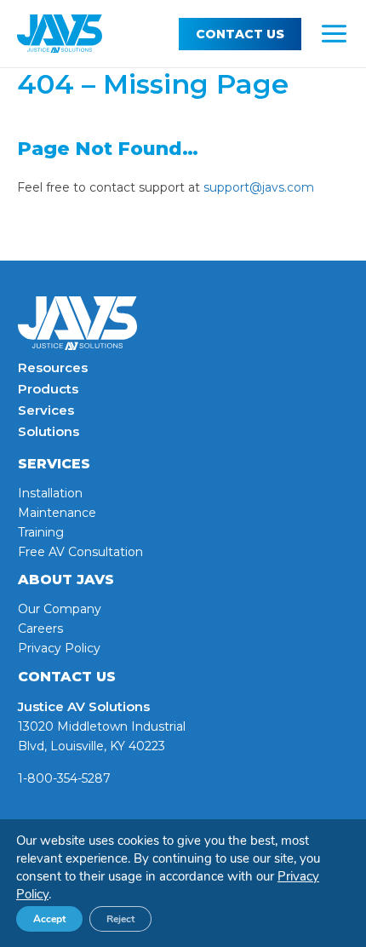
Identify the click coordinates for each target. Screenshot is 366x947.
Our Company (59, 609)
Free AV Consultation (80, 552)
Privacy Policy (59, 648)
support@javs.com (258, 187)
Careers (40, 628)
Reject (120, 919)
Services (46, 410)
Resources (53, 367)
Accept (49, 919)
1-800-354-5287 (64, 778)
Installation (50, 493)
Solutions (48, 431)
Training (41, 532)
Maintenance (57, 512)
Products (48, 388)
